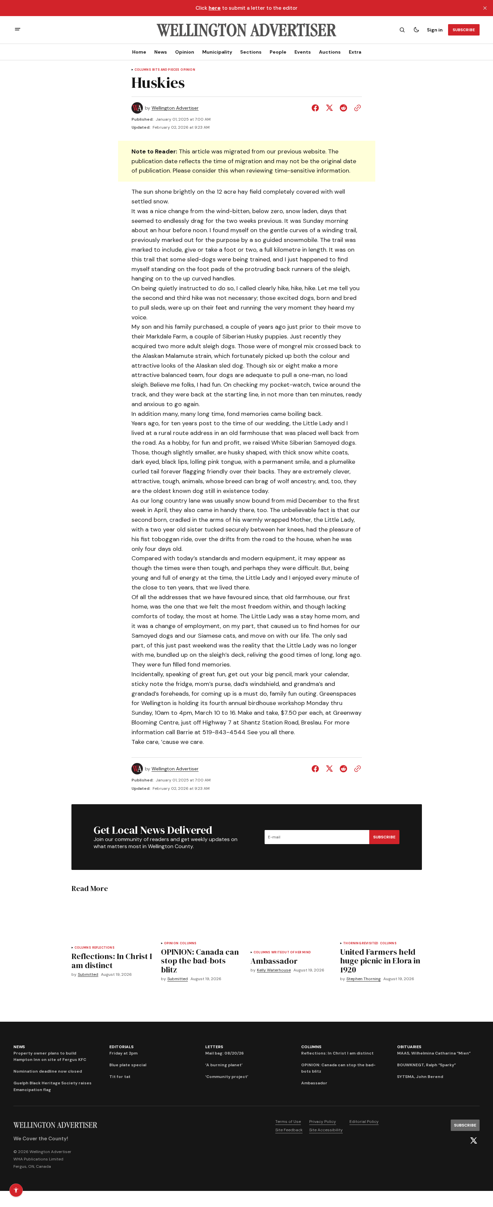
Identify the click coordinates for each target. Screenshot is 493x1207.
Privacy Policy (322, 1121)
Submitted (88, 974)
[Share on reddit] (343, 108)
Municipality (217, 52)
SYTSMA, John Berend (420, 1076)
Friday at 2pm (123, 1053)
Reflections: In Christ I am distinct (337, 1053)
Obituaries (409, 1047)
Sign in (435, 30)
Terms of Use (288, 1121)
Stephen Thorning (363, 979)
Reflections (103, 947)
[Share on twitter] (329, 108)
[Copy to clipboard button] (356, 108)
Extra (355, 52)
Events (302, 52)
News (160, 52)
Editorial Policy (364, 1121)
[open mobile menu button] (17, 30)
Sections (251, 52)
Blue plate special (127, 1065)
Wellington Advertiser (175, 108)
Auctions (330, 52)
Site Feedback (289, 1130)
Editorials (121, 1047)
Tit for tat (119, 1076)
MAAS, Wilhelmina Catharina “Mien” (434, 1053)
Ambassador (314, 1083)
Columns (142, 69)
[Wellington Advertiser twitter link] (474, 1140)
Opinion (184, 52)
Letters (214, 1047)
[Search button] (402, 29)
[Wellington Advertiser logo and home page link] (246, 30)
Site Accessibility (326, 1130)
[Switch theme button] (416, 29)
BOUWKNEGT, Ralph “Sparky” (426, 1065)
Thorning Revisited (360, 943)
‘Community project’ (226, 1076)
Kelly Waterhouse (274, 970)
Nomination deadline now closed (47, 1071)
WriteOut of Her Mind (291, 952)
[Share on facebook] (316, 108)
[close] (485, 8)
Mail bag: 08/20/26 (224, 1053)
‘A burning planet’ (223, 1065)
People (278, 52)
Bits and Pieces (165, 69)
